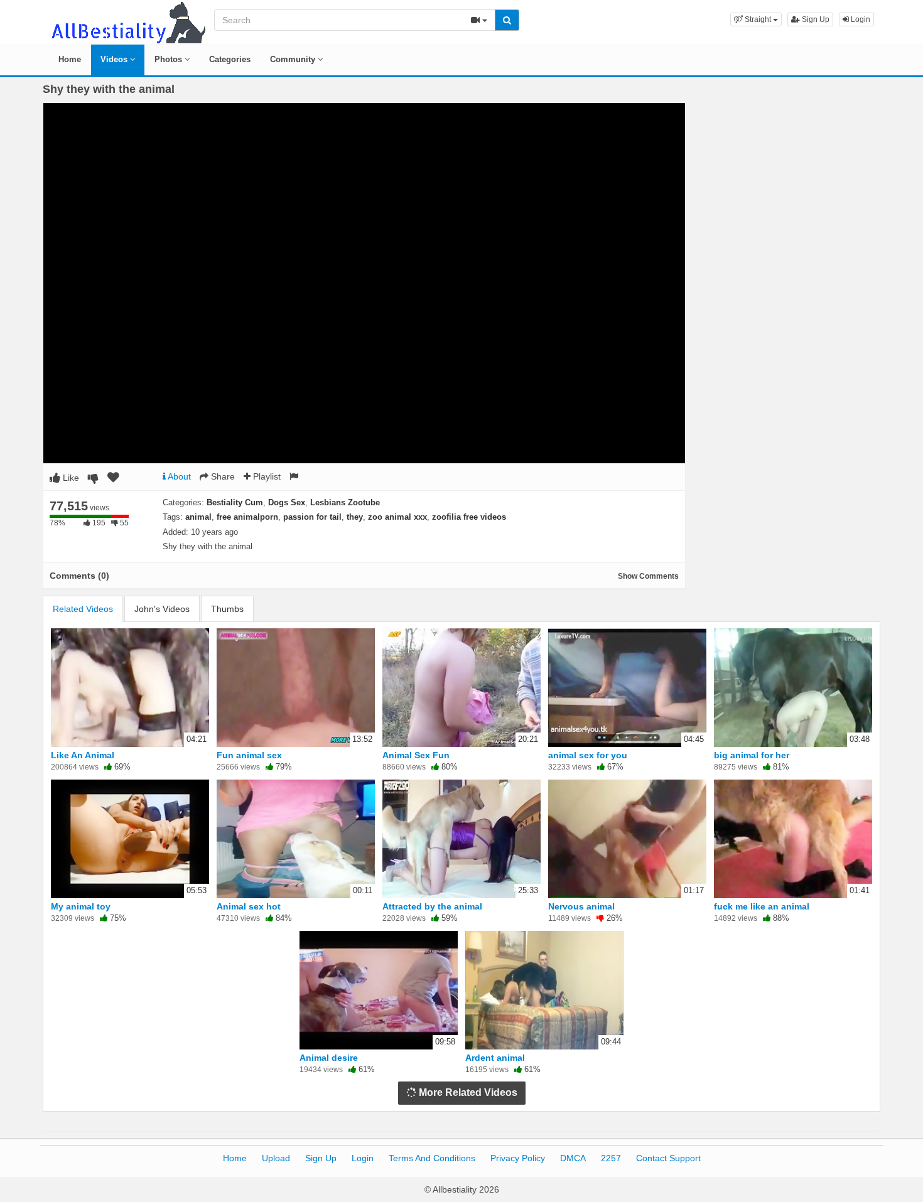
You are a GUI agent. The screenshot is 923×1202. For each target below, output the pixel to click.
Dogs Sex (286, 502)
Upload (276, 1158)
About (178, 476)
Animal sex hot (249, 906)
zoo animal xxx (397, 517)
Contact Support (668, 1158)
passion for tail (312, 517)
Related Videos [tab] (83, 609)
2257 (611, 1158)
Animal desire (329, 1058)
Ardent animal (495, 1058)
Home (69, 59)
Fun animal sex (249, 755)
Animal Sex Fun (416, 755)
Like (69, 478)
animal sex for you (587, 755)
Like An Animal (82, 755)
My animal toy (81, 906)
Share (221, 476)
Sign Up (814, 19)
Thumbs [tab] (227, 609)
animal (198, 517)
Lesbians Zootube (345, 502)
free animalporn (247, 517)
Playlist (266, 476)
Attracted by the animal (432, 906)
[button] (756, 19)
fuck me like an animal (761, 906)
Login (859, 19)
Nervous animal (581, 906)
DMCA (573, 1158)
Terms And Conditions (432, 1158)
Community (294, 59)
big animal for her (751, 755)
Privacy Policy (517, 1158)
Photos (169, 59)
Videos (115, 59)
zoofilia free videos (469, 517)
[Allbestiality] (127, 21)
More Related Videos (466, 1092)
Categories (230, 59)
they (355, 517)
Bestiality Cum (235, 502)
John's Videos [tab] (162, 609)
